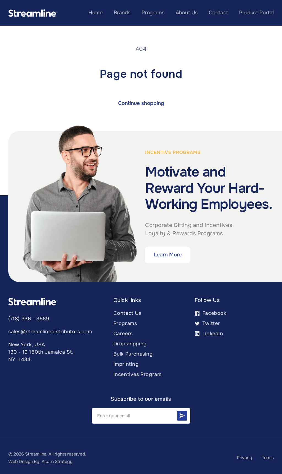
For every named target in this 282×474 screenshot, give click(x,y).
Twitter (207, 324)
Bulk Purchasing (133, 354)
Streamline (35, 454)
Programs (125, 323)
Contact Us (127, 313)
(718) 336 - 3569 (28, 319)
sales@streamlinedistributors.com (50, 332)
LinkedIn (209, 335)
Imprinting (126, 364)
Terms (268, 458)
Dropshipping (130, 344)
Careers (123, 334)
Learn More (168, 254)
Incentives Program (137, 374)
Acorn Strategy (57, 461)
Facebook (210, 314)
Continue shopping (141, 103)
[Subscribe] (182, 416)
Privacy (244, 458)
